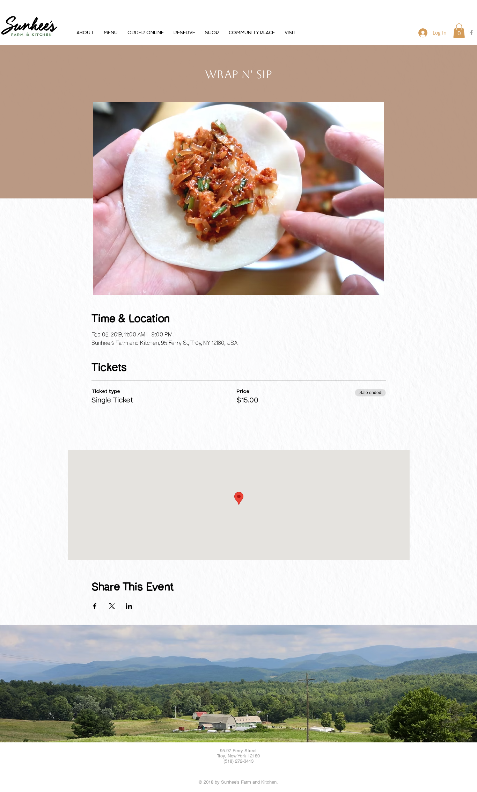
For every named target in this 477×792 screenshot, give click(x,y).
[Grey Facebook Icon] (471, 32)
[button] (85, 33)
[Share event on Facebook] (94, 606)
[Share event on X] (112, 606)
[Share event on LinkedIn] (129, 606)
